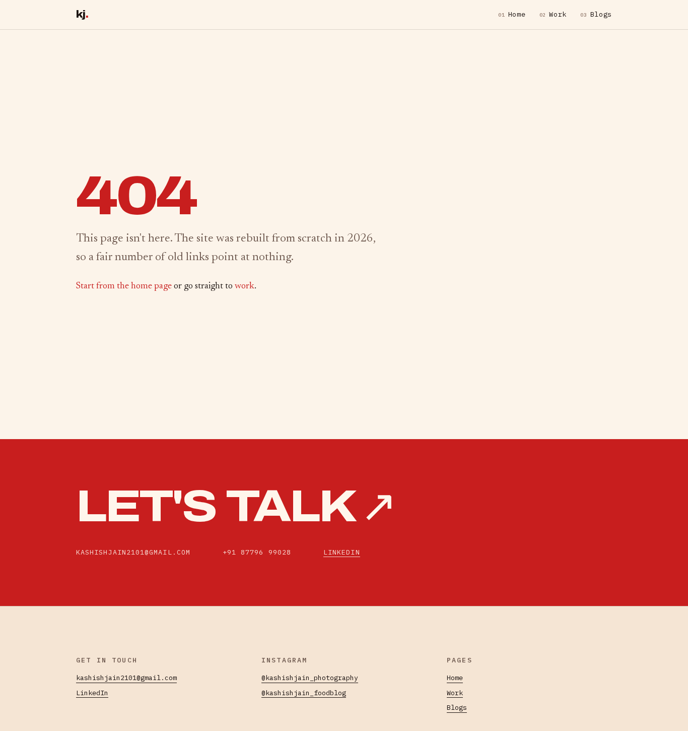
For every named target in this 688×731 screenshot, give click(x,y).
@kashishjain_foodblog (303, 692)
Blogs (596, 14)
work (244, 286)
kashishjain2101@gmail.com (126, 677)
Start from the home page (124, 286)
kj (82, 14)
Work (553, 14)
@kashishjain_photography (309, 677)
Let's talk (235, 506)
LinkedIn (341, 552)
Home (511, 14)
